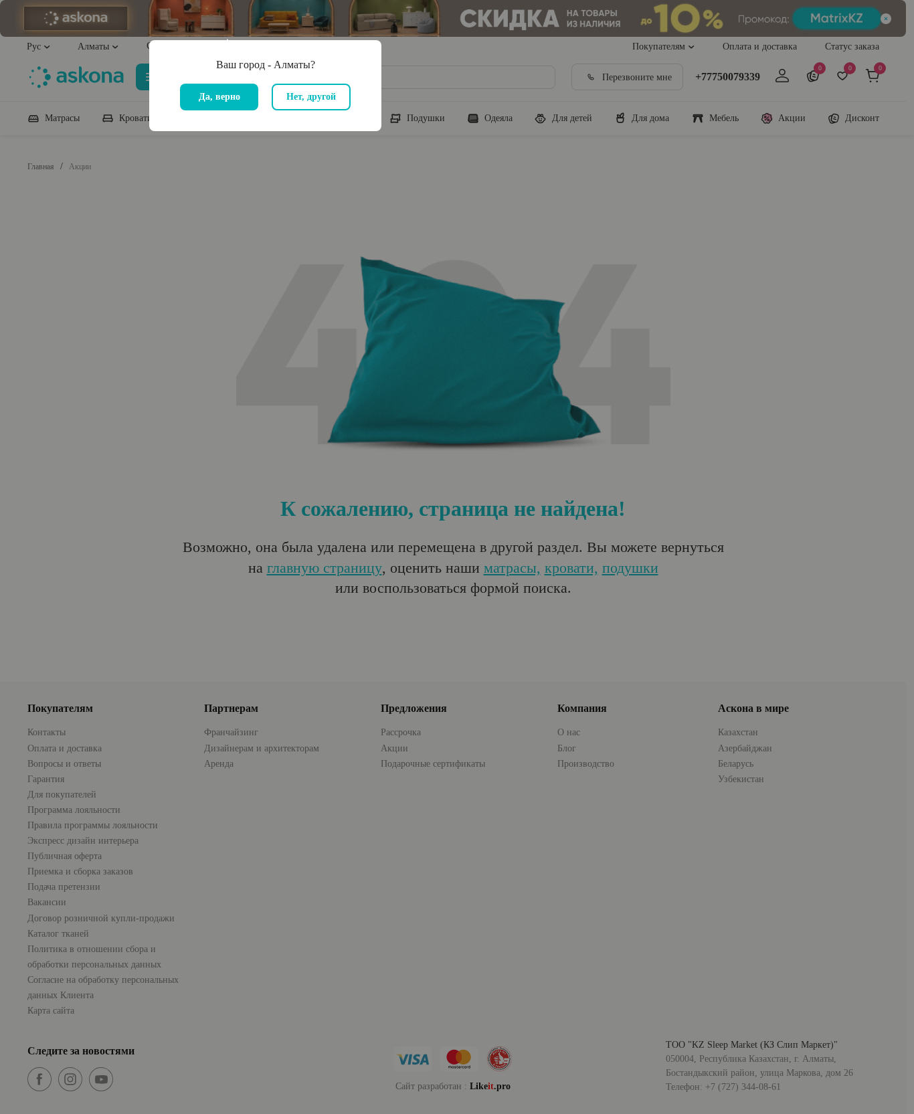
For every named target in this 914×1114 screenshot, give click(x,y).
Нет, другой (311, 97)
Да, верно (219, 97)
